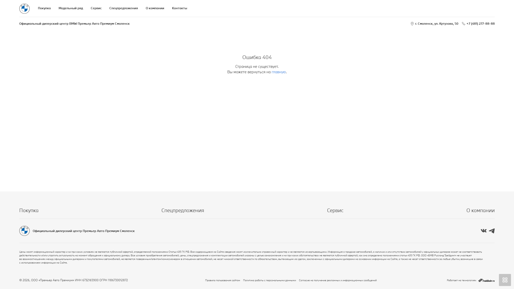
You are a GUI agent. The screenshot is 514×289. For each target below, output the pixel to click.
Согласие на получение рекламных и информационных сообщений (338, 280)
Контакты (179, 8)
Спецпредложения (123, 8)
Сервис (96, 8)
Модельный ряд (71, 8)
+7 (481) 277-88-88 (480, 23)
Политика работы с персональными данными (269, 280)
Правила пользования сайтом (222, 280)
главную (279, 71)
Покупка (44, 8)
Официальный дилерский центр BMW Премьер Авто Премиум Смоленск (74, 23)
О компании (155, 8)
